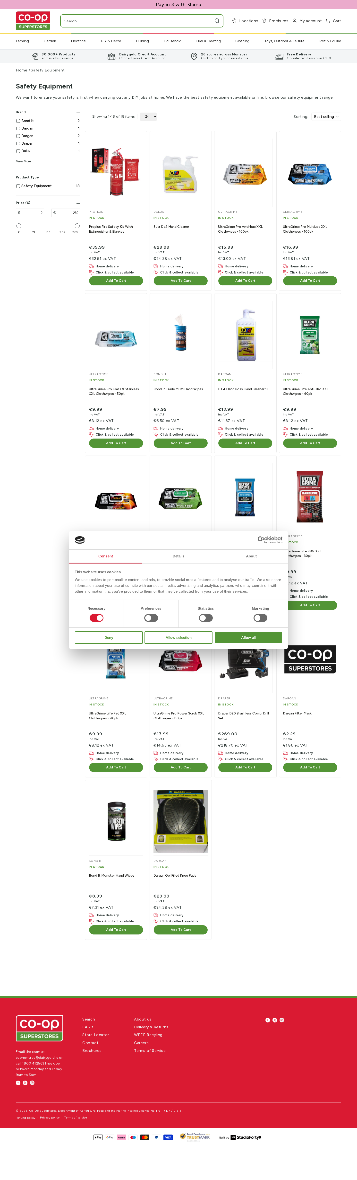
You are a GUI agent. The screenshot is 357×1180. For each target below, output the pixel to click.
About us (143, 1019)
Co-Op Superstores (42, 1110)
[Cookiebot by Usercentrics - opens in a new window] (261, 540)
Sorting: (301, 116)
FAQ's (88, 1027)
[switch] (151, 618)
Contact (90, 1042)
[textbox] (32, 213)
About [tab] (251, 556)
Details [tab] (179, 556)
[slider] (18, 225)
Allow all (248, 637)
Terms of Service (150, 1050)
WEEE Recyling (148, 1034)
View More (23, 161)
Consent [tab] (105, 556)
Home (21, 70)
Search (88, 1019)
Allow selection (179, 637)
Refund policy (25, 1117)
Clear (207, 21)
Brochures (92, 1050)
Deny (108, 637)
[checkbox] (50, 121)
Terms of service (75, 1117)
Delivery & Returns (151, 1027)
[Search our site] (216, 20)
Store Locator (95, 1034)
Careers (141, 1042)
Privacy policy (50, 1117)
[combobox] (132, 21)
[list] (178, 56)
